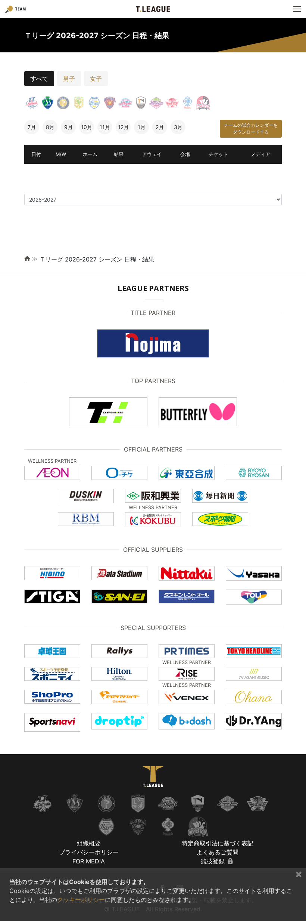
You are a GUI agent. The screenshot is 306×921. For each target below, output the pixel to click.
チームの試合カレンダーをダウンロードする (251, 128)
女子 (96, 78)
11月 (105, 127)
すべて (39, 78)
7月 (32, 127)
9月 (68, 127)
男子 (69, 78)
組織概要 (89, 843)
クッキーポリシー (81, 899)
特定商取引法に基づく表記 (217, 843)
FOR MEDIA (88, 861)
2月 (160, 127)
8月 (50, 127)
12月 (123, 127)
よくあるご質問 (217, 852)
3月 (178, 127)
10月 (86, 127)
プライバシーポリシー (89, 852)
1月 (142, 127)
